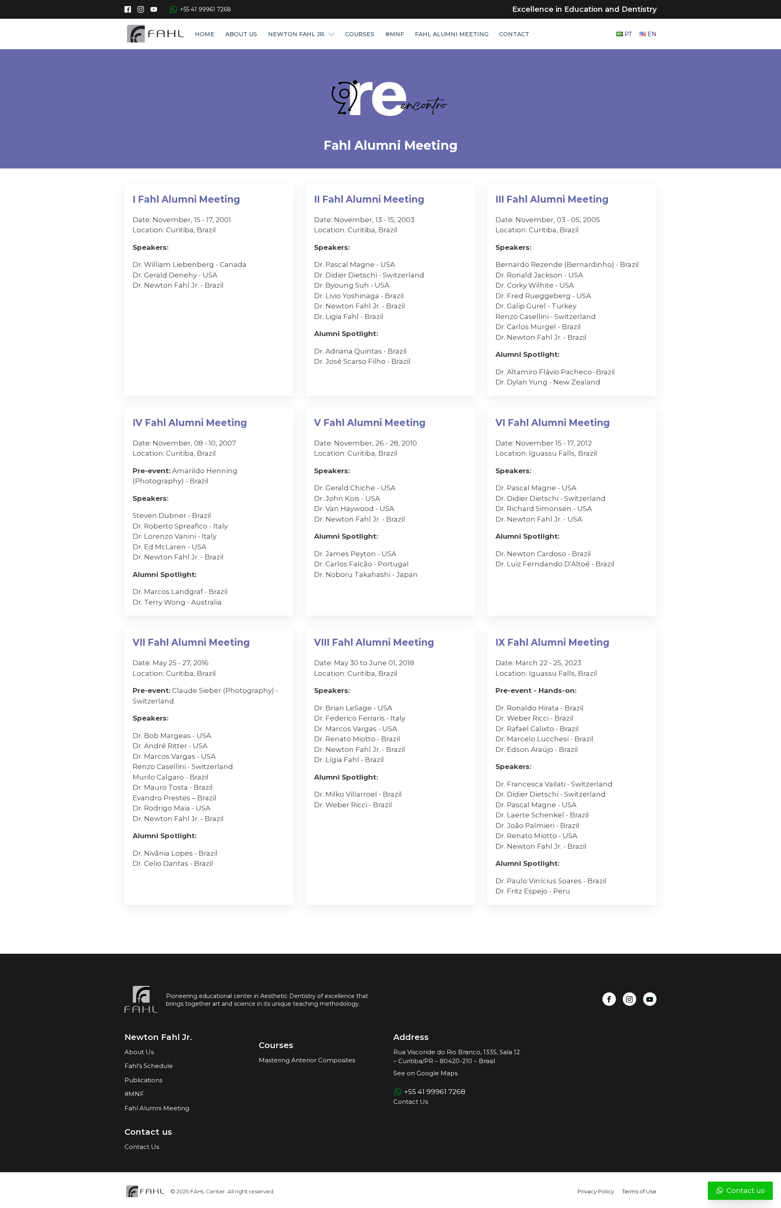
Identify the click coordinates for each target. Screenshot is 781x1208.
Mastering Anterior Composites (307, 1060)
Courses (359, 34)
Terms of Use (639, 1191)
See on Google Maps (425, 1073)
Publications (143, 1080)
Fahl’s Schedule (148, 1066)
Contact (514, 34)
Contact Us (141, 1147)
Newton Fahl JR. (296, 34)
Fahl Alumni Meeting (452, 34)
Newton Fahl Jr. (158, 1037)
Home (204, 34)
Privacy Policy (596, 1191)
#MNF (394, 34)
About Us (241, 34)
